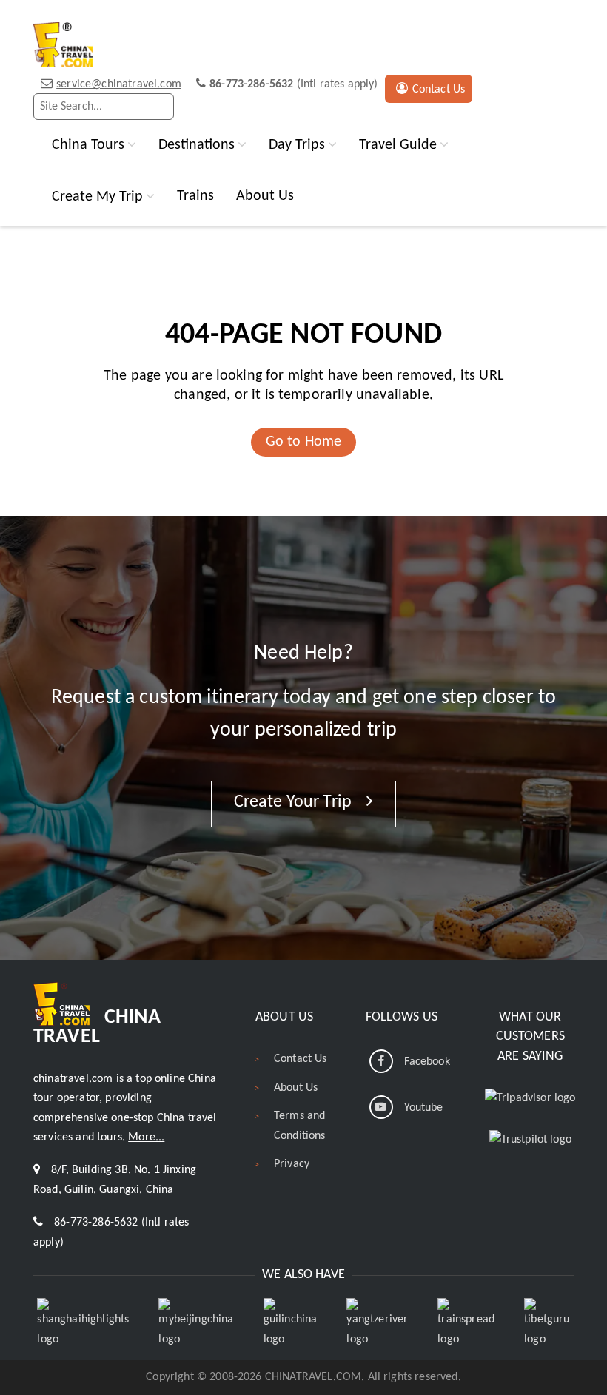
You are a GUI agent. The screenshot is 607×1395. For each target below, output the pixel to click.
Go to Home (304, 441)
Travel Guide (398, 145)
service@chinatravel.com (118, 84)
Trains (195, 196)
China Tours (88, 145)
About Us (265, 196)
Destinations (196, 145)
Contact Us (439, 89)
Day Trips (297, 145)
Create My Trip (97, 196)
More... (146, 1137)
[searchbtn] (159, 106)
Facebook (427, 1062)
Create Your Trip (295, 802)
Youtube (423, 1108)
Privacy (291, 1164)
